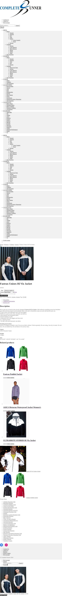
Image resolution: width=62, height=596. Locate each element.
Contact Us (6, 20)
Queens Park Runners (8, 530)
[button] (1, 246)
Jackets (11, 46)
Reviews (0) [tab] (6, 302)
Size (2, 290)
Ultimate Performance (12, 129)
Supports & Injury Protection (13, 99)
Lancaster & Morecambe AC (10, 520)
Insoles (8, 93)
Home (1, 244)
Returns (5, 552)
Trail (11, 37)
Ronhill (8, 124)
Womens (6, 244)
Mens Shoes (9, 103)
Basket (5, 564)
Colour (2, 292)
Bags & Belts (9, 86)
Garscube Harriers (8, 509)
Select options (10, 377)
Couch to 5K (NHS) (8, 506)
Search (17, 25)
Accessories (9, 109)
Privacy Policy (7, 553)
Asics (7, 116)
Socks (8, 96)
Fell (11, 36)
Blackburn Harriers (8, 503)
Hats (7, 90)
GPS (7, 89)
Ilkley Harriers (7, 517)
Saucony (8, 125)
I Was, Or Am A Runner (9, 519)
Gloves (8, 87)
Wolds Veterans (7, 539)
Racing (11, 43)
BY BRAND (6, 111)
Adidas (8, 115)
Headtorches (9, 92)
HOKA (8, 121)
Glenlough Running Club (9, 512)
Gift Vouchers (10, 54)
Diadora (8, 118)
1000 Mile (9, 112)
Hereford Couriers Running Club (11, 515)
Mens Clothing (10, 106)
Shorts (11, 50)
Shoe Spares (9, 95)
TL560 (24, 297)
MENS (5, 30)
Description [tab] (6, 300)
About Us (5, 21)
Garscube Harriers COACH (10, 510)
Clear (15, 292)
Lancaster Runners (8, 522)
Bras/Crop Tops (14, 67)
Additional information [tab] (9, 301)
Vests (11, 53)
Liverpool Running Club (9, 523)
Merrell (8, 122)
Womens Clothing (11, 108)
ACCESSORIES (7, 85)
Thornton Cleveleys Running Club (12, 535)
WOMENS (6, 56)
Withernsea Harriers (8, 538)
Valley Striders (7, 536)
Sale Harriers (6, 532)
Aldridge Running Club (9, 502)
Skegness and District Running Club (12, 533)
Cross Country (16, 40)
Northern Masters (7, 528)
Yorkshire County (7, 540)
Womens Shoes (10, 105)
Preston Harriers (7, 529)
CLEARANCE (7, 102)
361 (7, 113)
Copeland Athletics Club (9, 504)
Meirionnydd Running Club (10, 526)
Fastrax (8, 119)
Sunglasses (9, 98)
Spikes (11, 38)
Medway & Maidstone (9, 525)
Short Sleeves (13, 49)
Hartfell (5, 513)
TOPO (8, 128)
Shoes (8, 31)
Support (12, 34)
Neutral (11, 33)
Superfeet (8, 126)
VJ (7, 132)
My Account (6, 22)
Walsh (8, 131)
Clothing (8, 44)
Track (14, 41)
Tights (11, 51)
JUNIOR (5, 79)
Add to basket (4, 295)
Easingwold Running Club (10, 507)
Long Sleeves (13, 47)
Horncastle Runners (8, 516)
